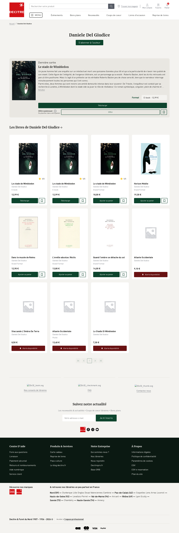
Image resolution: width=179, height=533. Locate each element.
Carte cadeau (56, 452)
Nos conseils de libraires (35, 390)
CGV (133, 465)
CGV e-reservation (140, 469)
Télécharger (102, 105)
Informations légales (141, 452)
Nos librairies (97, 456)
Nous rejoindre (97, 460)
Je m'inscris (106, 417)
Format (135, 97)
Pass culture (56, 460)
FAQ (89, 390)
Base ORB (95, 469)
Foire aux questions (18, 452)
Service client (15, 474)
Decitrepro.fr (97, 465)
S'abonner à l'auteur (89, 42)
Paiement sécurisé (18, 460)
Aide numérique (16, 469)
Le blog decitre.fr (58, 465)
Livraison (13, 456)
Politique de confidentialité (144, 456)
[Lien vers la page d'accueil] (16, 9)
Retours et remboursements (22, 465)
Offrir (110, 112)
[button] (102, 79)
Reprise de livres (58, 456)
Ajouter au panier (106, 200)
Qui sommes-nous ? (100, 452)
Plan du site (137, 474)
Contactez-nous (144, 390)
